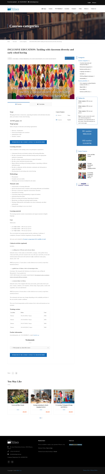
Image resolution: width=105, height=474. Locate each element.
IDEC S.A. (19, 470)
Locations (67, 8)
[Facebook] (13, 373)
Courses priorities (24, 58)
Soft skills (82, 73)
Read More (18, 396)
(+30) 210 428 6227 (23, 1)
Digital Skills (82, 87)
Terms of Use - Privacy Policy (90, 470)
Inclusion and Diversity (36, 58)
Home (44, 8)
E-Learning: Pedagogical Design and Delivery (64, 406)
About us (86, 8)
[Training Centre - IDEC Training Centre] (13, 9)
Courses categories (13, 58)
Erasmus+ (74, 8)
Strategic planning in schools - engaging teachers (41, 406)
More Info (69, 58)
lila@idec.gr (36, 335)
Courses (50, 8)
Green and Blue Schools (18, 405)
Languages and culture (85, 71)
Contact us (93, 8)
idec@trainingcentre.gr (33, 1)
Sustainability (83, 78)
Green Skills (82, 89)
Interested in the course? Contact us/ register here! (28, 142)
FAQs (80, 8)
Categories (10, 57)
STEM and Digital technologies (86, 76)
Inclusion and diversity (49, 58)
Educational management (85, 66)
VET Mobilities (58, 8)
